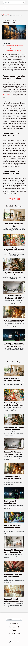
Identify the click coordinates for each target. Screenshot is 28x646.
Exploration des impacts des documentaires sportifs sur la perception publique (14, 344)
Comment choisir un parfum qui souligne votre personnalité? (14, 321)
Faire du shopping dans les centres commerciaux (15, 45)
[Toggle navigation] (3, 7)
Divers (7, 14)
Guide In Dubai (6, 94)
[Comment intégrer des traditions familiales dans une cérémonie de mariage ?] (14, 240)
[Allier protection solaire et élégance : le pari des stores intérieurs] (14, 215)
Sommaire (7, 43)
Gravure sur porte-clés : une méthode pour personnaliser (14, 273)
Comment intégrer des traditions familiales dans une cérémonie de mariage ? (14, 249)
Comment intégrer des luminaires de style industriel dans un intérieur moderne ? (14, 297)
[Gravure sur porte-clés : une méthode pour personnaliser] (14, 264)
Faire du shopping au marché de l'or (12, 48)
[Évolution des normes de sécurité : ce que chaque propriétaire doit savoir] (14, 517)
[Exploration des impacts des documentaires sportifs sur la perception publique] (14, 335)
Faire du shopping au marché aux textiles (13, 50)
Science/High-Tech (14, 633)
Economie (14, 624)
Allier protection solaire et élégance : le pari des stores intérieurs (14, 224)
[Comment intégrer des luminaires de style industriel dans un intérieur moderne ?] (14, 287)
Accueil (2, 14)
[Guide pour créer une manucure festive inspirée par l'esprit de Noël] (14, 566)
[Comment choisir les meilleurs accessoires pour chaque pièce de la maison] (14, 591)
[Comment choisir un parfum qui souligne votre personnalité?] (14, 312)
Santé (14, 630)
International (14, 627)
